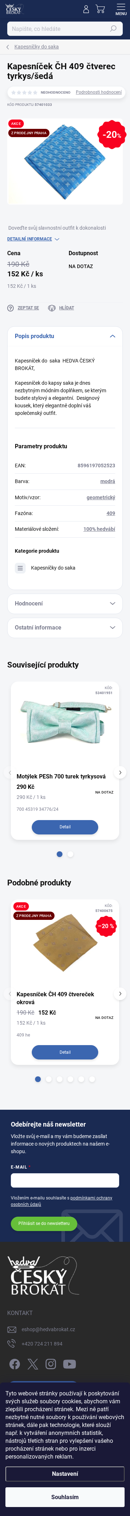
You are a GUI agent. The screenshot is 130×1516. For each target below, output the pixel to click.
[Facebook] (13, 1362)
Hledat (113, 28)
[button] (59, 854)
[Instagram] (49, 1362)
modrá (107, 481)
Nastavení (65, 1473)
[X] (31, 1362)
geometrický (101, 497)
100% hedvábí (99, 529)
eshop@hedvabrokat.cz (48, 1329)
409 (111, 513)
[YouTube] (69, 1362)
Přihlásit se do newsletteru (44, 1223)
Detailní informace (29, 239)
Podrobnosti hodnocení (99, 92)
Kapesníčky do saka (53, 568)
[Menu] (121, 9)
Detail (65, 826)
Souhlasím (65, 1497)
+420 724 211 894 (42, 1344)
